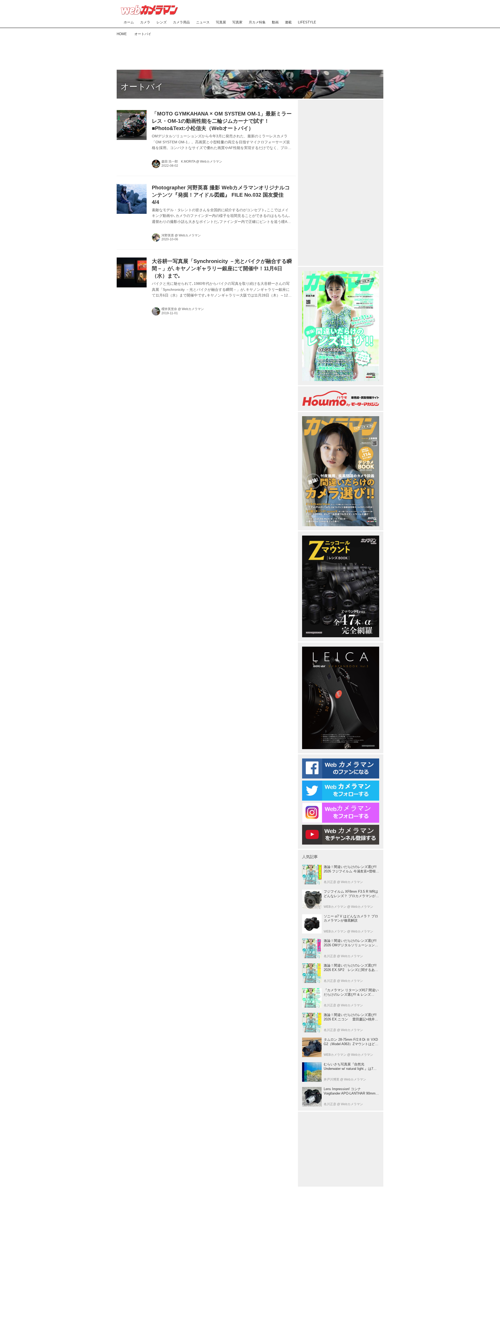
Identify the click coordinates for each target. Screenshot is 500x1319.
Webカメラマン (211, 161)
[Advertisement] (250, 52)
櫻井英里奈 (169, 309)
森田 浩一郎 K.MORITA (178, 161)
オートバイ (142, 86)
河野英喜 (167, 235)
